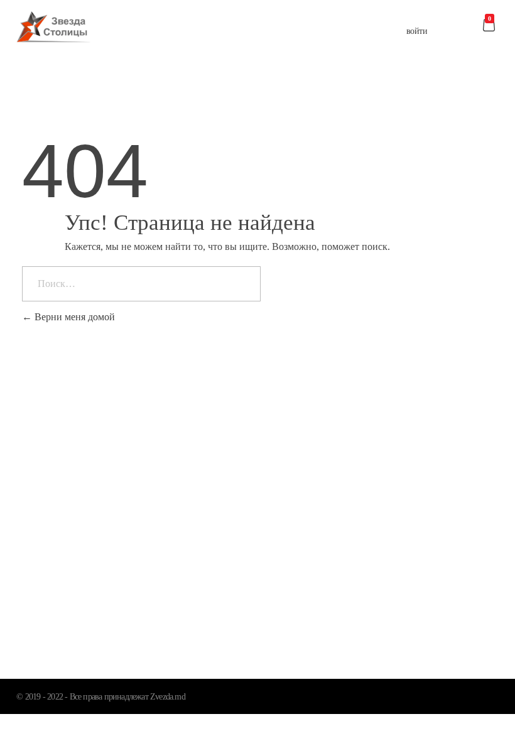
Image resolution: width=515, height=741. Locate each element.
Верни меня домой (73, 316)
